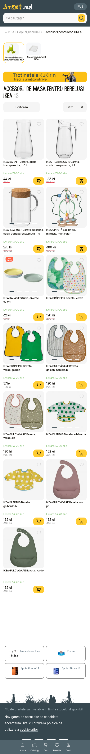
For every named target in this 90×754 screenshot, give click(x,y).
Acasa (22, 750)
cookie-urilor (29, 729)
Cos (46, 750)
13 (15, 96)
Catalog (35, 750)
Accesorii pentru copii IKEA (63, 32)
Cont (68, 750)
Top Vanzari (9, 259)
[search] (81, 18)
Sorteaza (21, 107)
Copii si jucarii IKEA (29, 32)
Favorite (57, 750)
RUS (80, 6)
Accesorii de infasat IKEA (36, 58)
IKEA (11, 32)
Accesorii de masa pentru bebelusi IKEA (14, 58)
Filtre (70, 107)
